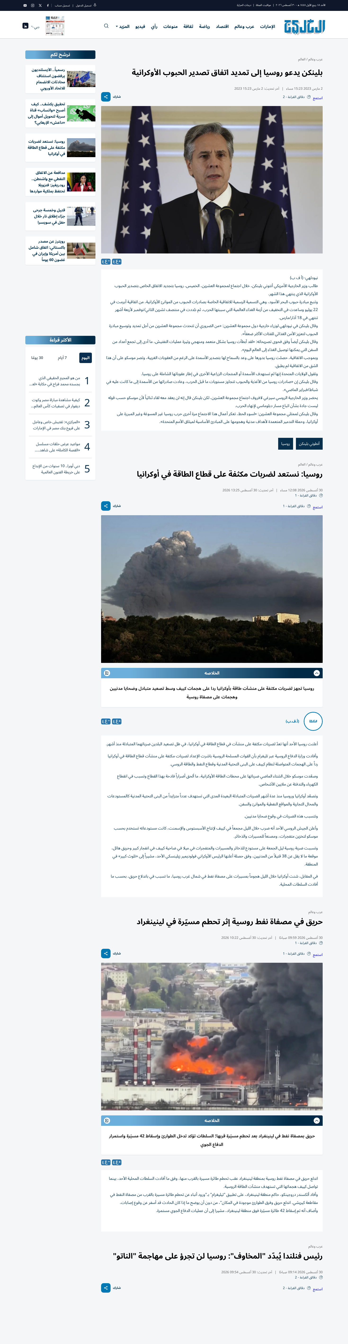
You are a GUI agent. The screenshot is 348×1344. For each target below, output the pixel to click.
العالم (301, 59)
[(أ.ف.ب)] (313, 721)
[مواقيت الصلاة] (25, 27)
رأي (154, 26)
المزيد (124, 26)
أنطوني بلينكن (309, 444)
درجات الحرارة (244, 5)
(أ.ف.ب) (292, 721)
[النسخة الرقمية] (55, 27)
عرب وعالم (244, 26)
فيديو (140, 26)
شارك (117, 97)
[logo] (305, 27)
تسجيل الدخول (83, 5)
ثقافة (188, 26)
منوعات (170, 26)
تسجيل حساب (62, 5)
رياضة (204, 26)
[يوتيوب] (25, 5)
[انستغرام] (32, 5)
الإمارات (267, 26)
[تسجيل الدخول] (95, 5)
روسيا (285, 444)
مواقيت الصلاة (263, 5)
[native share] (106, 97)
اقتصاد (222, 26)
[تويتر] (40, 5)
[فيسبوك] (47, 5)
